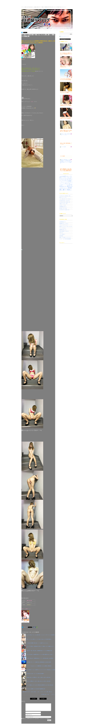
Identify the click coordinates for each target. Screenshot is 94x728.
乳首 (69, 184)
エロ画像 (69, 180)
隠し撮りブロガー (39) (63, 208)
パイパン (41, 691)
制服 (71, 184)
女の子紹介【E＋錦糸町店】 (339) (65, 195)
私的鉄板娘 (61, 235)
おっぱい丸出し (68, 178)
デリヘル (67, 183)
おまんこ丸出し (33, 691)
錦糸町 (70, 188)
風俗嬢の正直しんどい (63, 229)
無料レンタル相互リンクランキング (65, 237)
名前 (24, 712)
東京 (68, 186)
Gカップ (66, 177)
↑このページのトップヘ (71, 726)
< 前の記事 (33, 698)
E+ (66, 176)
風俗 (68, 189)
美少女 (62, 188)
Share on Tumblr (34, 627)
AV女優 (63, 176)
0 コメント (53, 694)
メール (24, 714)
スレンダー (63, 183)
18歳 (23, 691)
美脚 (64, 188)
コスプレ (69, 182)
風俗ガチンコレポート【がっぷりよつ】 (66, 226)
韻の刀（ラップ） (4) (63, 197)
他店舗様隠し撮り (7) (63, 206)
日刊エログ (61, 232)
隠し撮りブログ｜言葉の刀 (29, 4)
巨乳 (47, 691)
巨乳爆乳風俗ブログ (63, 221)
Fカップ (28, 691)
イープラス (65, 180)
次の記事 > (43, 698)
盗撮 (70, 186)
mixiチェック (25, 627)
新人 (63, 186)
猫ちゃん (50, 691)
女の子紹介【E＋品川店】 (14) (64, 209)
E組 (25, 691)
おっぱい (70, 177)
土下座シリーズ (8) (62, 205)
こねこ (38, 691)
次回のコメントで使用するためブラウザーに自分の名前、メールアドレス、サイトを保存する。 (36, 718)
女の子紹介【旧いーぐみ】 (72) (64, 200)
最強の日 (66, 186)
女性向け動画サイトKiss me (64, 231)
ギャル (62, 182)
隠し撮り (63, 190)
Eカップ (69, 176)
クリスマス (65, 182)
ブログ (61, 184)
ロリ (45, 691)
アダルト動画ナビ (62, 234)
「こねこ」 (32, 101)
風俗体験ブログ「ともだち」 (64, 223)
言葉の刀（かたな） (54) (63, 203)
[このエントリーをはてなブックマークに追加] (22, 32)
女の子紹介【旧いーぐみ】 (45, 694)
